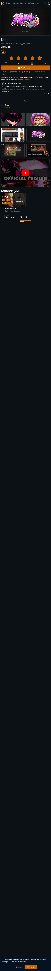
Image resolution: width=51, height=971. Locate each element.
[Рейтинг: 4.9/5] (25, 58)
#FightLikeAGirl (25, 80)
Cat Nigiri (6, 47)
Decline (19, 967)
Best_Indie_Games (12, 211)
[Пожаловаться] (45, 63)
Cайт (4, 72)
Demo (25, 72)
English (7, 108)
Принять (30, 967)
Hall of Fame (10, 208)
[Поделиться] (19, 63)
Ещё (26, 101)
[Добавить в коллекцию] (32, 63)
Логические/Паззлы (37, 72)
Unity (4, 75)
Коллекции (10, 191)
